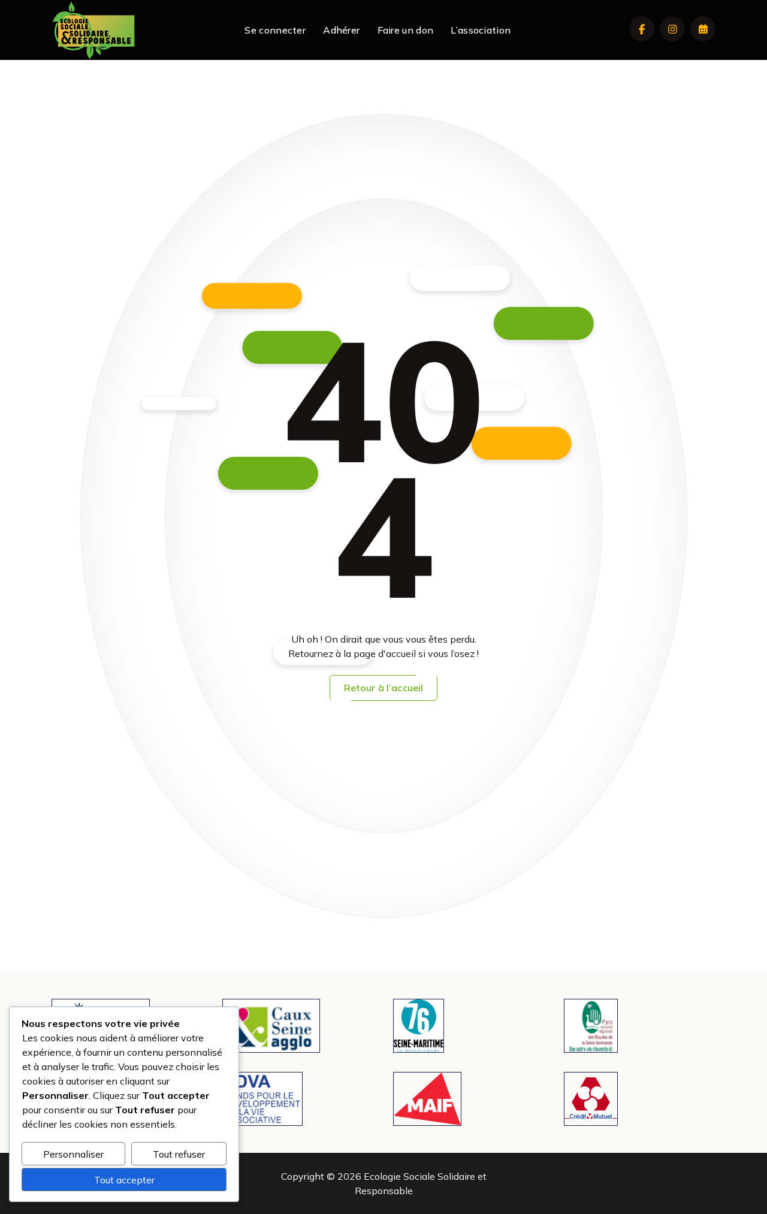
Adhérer (341, 30)
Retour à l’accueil (384, 688)
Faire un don (406, 30)
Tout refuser (179, 1154)
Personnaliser (73, 1154)
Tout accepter (124, 1180)
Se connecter (275, 30)
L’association (481, 30)
